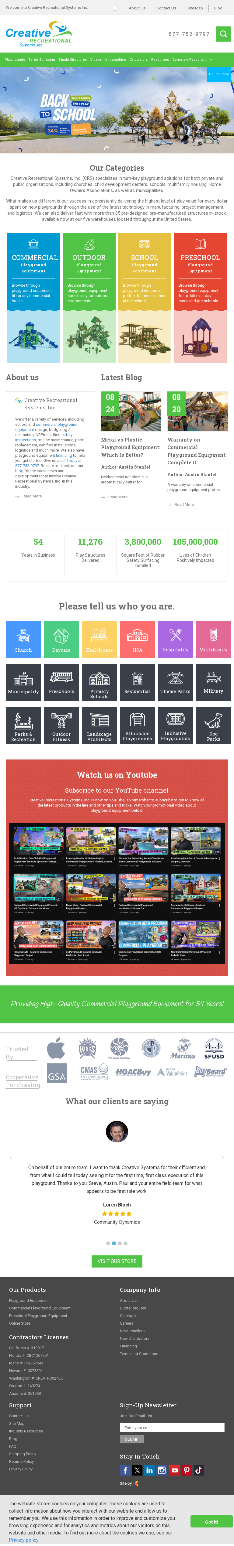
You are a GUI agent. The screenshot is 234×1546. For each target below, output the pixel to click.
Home (117, 8)
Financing (128, 1346)
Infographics (115, 60)
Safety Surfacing (42, 60)
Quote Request (133, 1308)
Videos (96, 60)
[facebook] (125, 1470)
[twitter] (137, 1470)
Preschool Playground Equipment (38, 1315)
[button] (108, 1243)
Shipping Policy (22, 1454)
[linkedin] (149, 1470)
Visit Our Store (117, 1261)
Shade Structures (73, 60)
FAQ (12, 1446)
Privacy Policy (21, 1469)
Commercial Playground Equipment (40, 1308)
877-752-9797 (189, 34)
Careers (126, 1323)
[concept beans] (137, 1483)
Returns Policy (21, 1461)
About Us (137, 8)
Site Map (195, 8)
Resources (160, 60)
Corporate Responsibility (192, 60)
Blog (218, 8)
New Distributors (134, 1338)
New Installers (132, 1331)
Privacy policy (24, 1540)
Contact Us (166, 8)
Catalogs (128, 1315)
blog (19, 471)
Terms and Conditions (139, 1353)
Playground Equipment (29, 1300)
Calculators (139, 60)
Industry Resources (26, 1431)
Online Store (19, 1323)
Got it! (211, 1521)
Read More (32, 496)
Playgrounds (15, 60)
